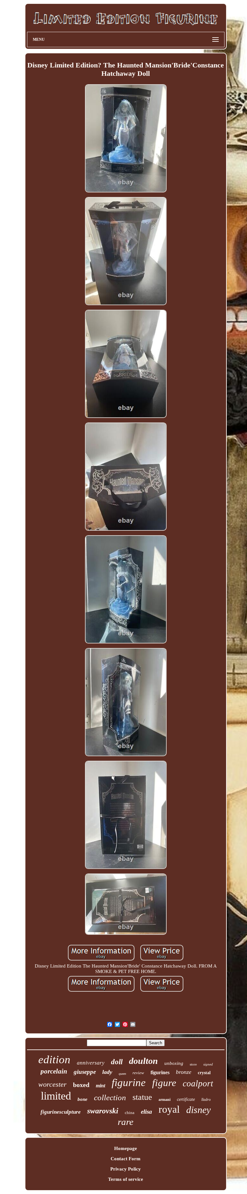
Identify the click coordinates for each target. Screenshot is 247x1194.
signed (208, 1064)
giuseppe (85, 1071)
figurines (160, 1072)
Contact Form (126, 1158)
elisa (146, 1111)
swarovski (102, 1111)
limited (56, 1096)
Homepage (125, 1148)
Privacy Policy (125, 1169)
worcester (52, 1084)
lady (107, 1072)
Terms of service (125, 1179)
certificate (186, 1099)
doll (117, 1062)
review (138, 1072)
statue (142, 1097)
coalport (198, 1083)
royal (169, 1109)
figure (164, 1082)
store (193, 1064)
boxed (81, 1084)
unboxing (173, 1063)
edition (54, 1059)
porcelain (54, 1071)
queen (122, 1073)
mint (100, 1085)
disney (198, 1109)
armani (164, 1099)
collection (110, 1097)
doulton (143, 1061)
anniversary (91, 1063)
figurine (129, 1082)
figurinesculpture (61, 1112)
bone (82, 1099)
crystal (204, 1072)
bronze (183, 1072)
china (129, 1112)
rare (125, 1122)
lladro (206, 1099)
